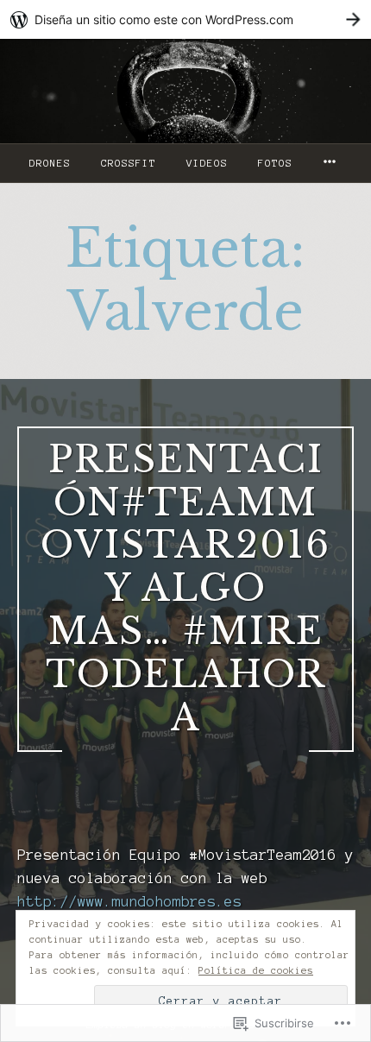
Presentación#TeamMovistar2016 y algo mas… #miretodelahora (185, 589)
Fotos (275, 163)
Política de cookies (255, 970)
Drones (50, 163)
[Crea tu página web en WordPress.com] (185, 19)
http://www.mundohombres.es (129, 901)
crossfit (128, 163)
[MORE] (332, 163)
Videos (207, 163)
